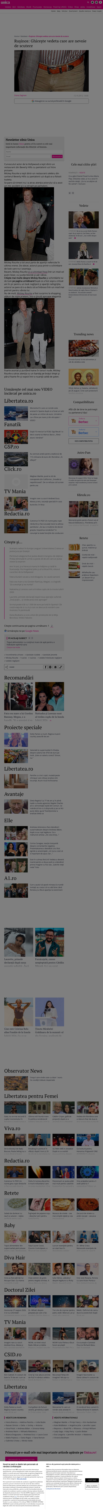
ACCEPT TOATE (92, 1480)
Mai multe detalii (21, 1479)
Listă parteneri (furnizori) (53, 1489)
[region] (51, 1485)
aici (16, 1496)
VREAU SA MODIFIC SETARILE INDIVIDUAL (92, 1486)
